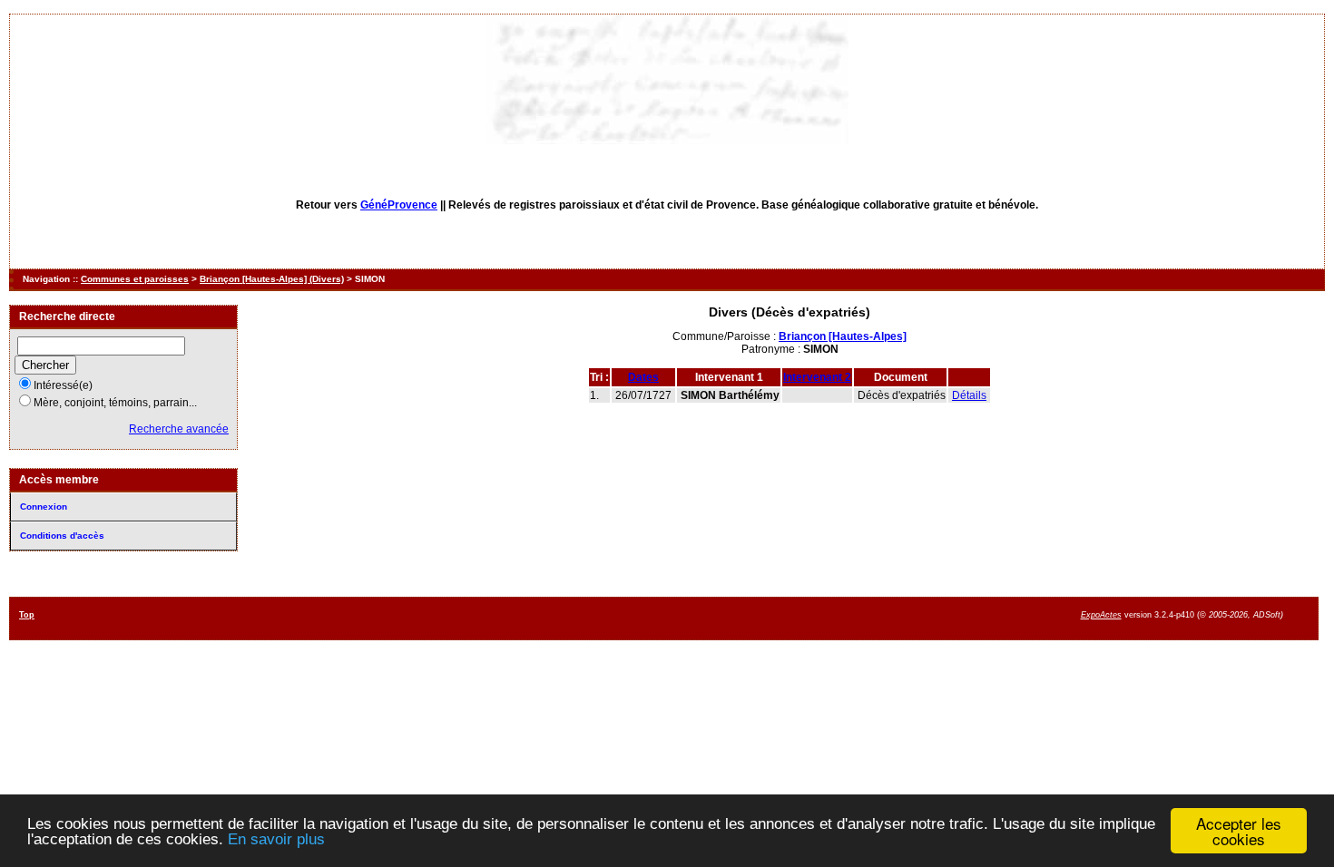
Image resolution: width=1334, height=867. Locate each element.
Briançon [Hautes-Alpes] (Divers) (272, 279)
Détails (969, 395)
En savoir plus (276, 839)
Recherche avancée (179, 429)
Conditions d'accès (62, 536)
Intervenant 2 (817, 377)
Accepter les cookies (1238, 831)
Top (26, 614)
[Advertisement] (775, 617)
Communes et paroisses (135, 279)
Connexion (43, 506)
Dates (643, 377)
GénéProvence (398, 205)
